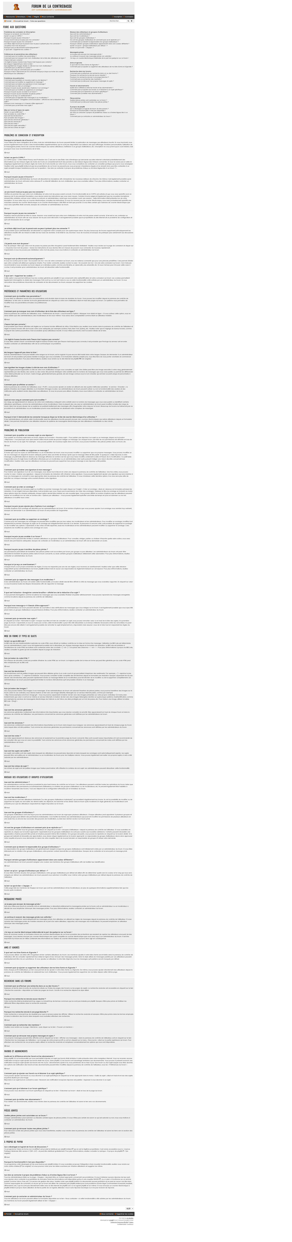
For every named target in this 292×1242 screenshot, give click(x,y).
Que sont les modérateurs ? (80, 36)
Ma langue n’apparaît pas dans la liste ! (18, 64)
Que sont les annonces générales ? (16, 120)
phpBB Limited (66, 1149)
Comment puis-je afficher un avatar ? (17, 68)
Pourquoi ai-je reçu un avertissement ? (18, 96)
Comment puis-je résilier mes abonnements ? (86, 93)
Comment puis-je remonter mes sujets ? (18, 105)
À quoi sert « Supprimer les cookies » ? (17, 49)
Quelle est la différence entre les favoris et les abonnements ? (91, 88)
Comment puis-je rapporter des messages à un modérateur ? (26, 98)
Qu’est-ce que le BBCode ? (13, 112)
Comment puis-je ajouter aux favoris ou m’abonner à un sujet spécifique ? (96, 90)
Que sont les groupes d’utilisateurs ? (83, 38)
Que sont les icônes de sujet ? (14, 127)
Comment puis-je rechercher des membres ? (86, 79)
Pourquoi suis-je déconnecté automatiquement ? (21, 48)
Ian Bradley (130, 1218)
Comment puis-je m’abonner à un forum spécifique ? (89, 92)
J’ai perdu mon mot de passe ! (15, 46)
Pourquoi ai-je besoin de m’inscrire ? (17, 34)
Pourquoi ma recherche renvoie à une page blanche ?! (89, 77)
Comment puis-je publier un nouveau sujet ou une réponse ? (25, 80)
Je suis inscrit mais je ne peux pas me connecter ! (22, 40)
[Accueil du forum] (17, 8)
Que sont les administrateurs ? (81, 34)
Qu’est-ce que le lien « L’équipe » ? (82, 48)
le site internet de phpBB (69, 359)
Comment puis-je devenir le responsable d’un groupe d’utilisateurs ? (94, 42)
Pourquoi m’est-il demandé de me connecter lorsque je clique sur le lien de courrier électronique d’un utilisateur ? (33, 72)
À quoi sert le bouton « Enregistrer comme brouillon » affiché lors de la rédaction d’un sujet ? (34, 100)
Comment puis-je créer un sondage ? (17, 86)
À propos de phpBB (114, 1151)
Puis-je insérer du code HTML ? (15, 114)
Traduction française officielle (119, 1222)
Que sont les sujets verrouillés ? (15, 125)
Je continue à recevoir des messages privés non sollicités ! (91, 56)
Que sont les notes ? (11, 124)
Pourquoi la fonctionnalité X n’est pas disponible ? (88, 110)
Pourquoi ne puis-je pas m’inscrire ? (17, 38)
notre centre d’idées (12, 1166)
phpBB (111, 1220)
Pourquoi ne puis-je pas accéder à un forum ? (20, 92)
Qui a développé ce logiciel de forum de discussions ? (89, 109)
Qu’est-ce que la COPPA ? (13, 36)
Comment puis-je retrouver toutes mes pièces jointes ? (89, 102)
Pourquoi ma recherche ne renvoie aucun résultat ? (88, 75)
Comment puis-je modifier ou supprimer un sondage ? (23, 90)
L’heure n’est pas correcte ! (13, 60)
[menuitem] (20, 16)
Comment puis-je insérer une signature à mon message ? (25, 84)
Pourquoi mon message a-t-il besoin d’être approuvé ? (23, 103)
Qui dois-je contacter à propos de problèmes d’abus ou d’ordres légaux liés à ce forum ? (99, 113)
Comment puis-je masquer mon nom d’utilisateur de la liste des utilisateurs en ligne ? (35, 58)
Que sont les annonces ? (13, 122)
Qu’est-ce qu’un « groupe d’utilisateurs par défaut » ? (89, 46)
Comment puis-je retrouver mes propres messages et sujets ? (92, 81)
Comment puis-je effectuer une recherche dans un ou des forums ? (94, 73)
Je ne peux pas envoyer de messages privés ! (86, 54)
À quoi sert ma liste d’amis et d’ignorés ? (84, 65)
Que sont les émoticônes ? (13, 116)
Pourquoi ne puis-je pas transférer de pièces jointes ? (23, 94)
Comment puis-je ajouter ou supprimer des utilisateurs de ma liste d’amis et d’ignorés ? (101, 67)
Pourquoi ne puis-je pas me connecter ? (18, 42)
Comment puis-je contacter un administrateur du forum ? (90, 116)
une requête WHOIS (91, 1179)
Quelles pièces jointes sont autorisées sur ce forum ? (88, 100)
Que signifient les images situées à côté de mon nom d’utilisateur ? (28, 66)
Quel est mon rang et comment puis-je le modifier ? (22, 70)
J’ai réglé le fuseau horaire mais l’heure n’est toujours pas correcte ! (28, 62)
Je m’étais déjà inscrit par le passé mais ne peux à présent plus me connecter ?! (32, 44)
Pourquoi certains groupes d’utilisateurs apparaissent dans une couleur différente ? (99, 44)
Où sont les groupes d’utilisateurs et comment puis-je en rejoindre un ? (95, 40)
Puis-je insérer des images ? (14, 118)
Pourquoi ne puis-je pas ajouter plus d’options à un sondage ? (26, 88)
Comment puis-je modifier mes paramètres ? (20, 56)
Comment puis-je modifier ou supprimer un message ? (24, 82)
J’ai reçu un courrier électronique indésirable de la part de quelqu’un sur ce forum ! (99, 58)
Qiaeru (131, 1222)
